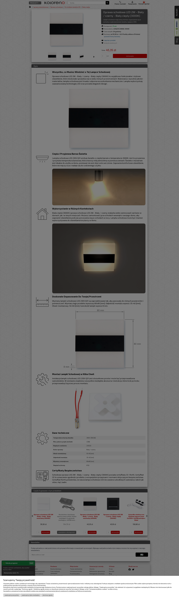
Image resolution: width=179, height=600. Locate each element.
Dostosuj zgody (48, 595)
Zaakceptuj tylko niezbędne (31, 595)
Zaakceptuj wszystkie (12, 595)
